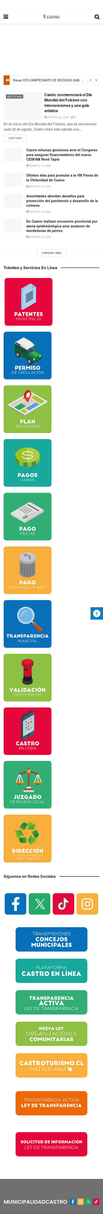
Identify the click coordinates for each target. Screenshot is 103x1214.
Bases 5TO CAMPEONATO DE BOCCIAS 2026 (46, 80)
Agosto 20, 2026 (58, 117)
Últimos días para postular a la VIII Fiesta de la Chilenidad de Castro (62, 177)
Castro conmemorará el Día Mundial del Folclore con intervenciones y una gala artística (68, 102)
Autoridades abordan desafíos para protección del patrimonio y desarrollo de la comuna (62, 201)
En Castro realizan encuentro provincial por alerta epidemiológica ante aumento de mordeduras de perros (61, 226)
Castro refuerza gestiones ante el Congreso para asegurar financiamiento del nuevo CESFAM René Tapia (61, 154)
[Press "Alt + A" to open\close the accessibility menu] (96, 613)
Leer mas (15, 138)
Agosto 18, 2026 (40, 211)
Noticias (14, 96)
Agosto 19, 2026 (40, 165)
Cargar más (52, 253)
